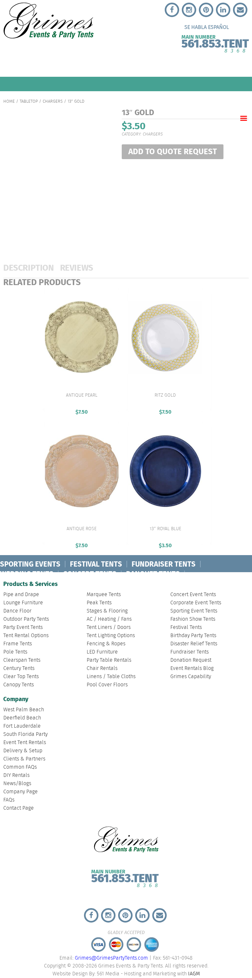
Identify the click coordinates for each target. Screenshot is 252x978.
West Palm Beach (23, 710)
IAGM (194, 974)
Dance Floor (17, 611)
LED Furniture (102, 652)
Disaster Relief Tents (193, 644)
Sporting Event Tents (193, 611)
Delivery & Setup (22, 751)
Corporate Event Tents (195, 603)
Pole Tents (15, 652)
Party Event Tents (23, 627)
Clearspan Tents (21, 660)
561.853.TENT (215, 42)
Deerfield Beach (22, 718)
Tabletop (29, 101)
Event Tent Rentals (24, 743)
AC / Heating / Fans (109, 619)
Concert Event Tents (193, 595)
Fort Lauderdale (22, 726)
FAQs (8, 800)
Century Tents (18, 668)
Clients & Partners (24, 759)
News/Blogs (17, 784)
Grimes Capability (190, 677)
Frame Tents (17, 644)
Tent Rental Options (26, 636)
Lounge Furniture (23, 603)
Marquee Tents (104, 595)
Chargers (53, 101)
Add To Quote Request (172, 152)
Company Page (20, 792)
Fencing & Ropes (106, 644)
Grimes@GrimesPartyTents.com (111, 958)
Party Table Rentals (109, 660)
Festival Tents (186, 627)
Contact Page (18, 808)
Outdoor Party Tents (26, 619)
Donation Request (190, 660)
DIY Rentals (16, 775)
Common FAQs (20, 767)
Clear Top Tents (21, 677)
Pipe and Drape (21, 595)
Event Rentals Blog (192, 668)
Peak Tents (99, 603)
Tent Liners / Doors (109, 627)
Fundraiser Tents (189, 652)
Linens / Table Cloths (111, 677)
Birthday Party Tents (193, 636)
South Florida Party (25, 734)
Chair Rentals (102, 668)
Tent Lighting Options (111, 636)
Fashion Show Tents (192, 619)
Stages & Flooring (107, 611)
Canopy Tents (18, 685)
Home (9, 101)
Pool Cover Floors (107, 685)
